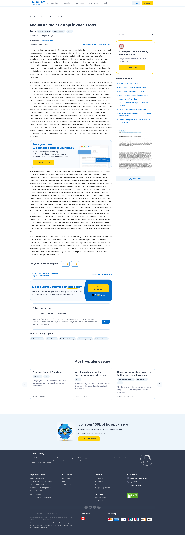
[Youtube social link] (90, 507)
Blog (63, 481)
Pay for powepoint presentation (41, 497)
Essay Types (66, 478)
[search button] (152, 34)
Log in (136, 3)
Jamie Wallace (48, 40)
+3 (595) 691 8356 (135, 485)
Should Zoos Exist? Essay (100, 274)
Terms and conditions (49, 523)
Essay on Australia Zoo (128, 99)
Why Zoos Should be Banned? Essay (133, 87)
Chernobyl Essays (85, 339)
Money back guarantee (103, 488)
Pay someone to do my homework (41, 481)
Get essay (132, 67)
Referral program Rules (53, 525)
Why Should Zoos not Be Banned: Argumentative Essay (91, 374)
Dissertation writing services (39, 491)
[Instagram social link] (99, 507)
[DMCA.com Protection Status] (132, 496)
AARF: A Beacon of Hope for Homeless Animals (134, 104)
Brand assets (99, 501)
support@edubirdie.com (138, 478)
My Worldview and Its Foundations (133, 109)
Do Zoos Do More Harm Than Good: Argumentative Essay (45, 274)
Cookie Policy (45, 527)
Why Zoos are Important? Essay (132, 91)
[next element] (159, 384)
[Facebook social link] (86, 507)
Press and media (100, 497)
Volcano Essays (101, 339)
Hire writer (148, 3)
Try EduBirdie (98, 288)
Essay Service (34, 17)
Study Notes (66, 484)
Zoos (63, 17)
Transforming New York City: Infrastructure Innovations (136, 120)
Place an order (43, 162)
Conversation (59, 31)
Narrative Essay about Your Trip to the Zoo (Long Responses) (134, 374)
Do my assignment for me (39, 484)
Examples (44, 17)
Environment (54, 17)
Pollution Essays (37, 339)
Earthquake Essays (67, 339)
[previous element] (24, 384)
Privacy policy (34, 523)
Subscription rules (36, 525)
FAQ (96, 484)
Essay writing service (37, 478)
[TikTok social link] (94, 507)
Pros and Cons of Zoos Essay (48, 372)
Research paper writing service (40, 488)
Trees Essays (52, 339)
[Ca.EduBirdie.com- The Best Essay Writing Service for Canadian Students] (83, 518)
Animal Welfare (44, 31)
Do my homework (36, 494)
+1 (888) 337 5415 (135, 482)
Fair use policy (64, 523)
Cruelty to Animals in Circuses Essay (133, 95)
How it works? (99, 478)
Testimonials (99, 481)
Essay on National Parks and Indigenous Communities (135, 114)
